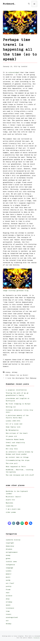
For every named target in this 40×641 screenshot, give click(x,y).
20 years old (11, 436)
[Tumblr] (18, 523)
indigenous (10, 564)
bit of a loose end (14, 424)
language (9, 567)
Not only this (12, 448)
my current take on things (17, 457)
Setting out (11, 406)
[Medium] (22, 523)
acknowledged (13, 72)
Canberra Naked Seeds (15, 439)
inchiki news (11, 561)
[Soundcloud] (26, 523)
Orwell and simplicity (15, 442)
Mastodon (9, 503)
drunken (9, 549)
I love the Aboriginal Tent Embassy (21, 378)
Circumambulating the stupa (17, 460)
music (8, 577)
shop (7, 598)
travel (8, 614)
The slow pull (12, 463)
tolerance (10, 608)
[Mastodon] (9, 523)
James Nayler (11, 445)
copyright (10, 543)
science (9, 595)
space (8, 605)
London (8, 570)
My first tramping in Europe (18, 403)
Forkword (36, 637)
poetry (8, 586)
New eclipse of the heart (17, 433)
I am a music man (13, 509)
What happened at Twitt (16, 466)
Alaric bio (10, 499)
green (8, 558)
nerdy (8, 580)
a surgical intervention (16, 390)
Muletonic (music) (13, 496)
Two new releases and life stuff (20, 475)
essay (8, 372)
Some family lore (13, 427)
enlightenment (12, 552)
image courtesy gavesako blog (15, 290)
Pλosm (8, 589)
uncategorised (12, 617)
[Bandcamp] (14, 523)
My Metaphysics (12, 430)
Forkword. (9, 4)
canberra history (13, 539)
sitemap (9, 602)
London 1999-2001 (13, 420)
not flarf (10, 583)
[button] (29, 4)
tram (7, 611)
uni (7, 620)
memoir (8, 574)
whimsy (14, 372)
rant (7, 592)
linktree (9, 506)
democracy (10, 546)
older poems (11, 512)
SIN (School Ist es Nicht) (17, 375)
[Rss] (30, 523)
